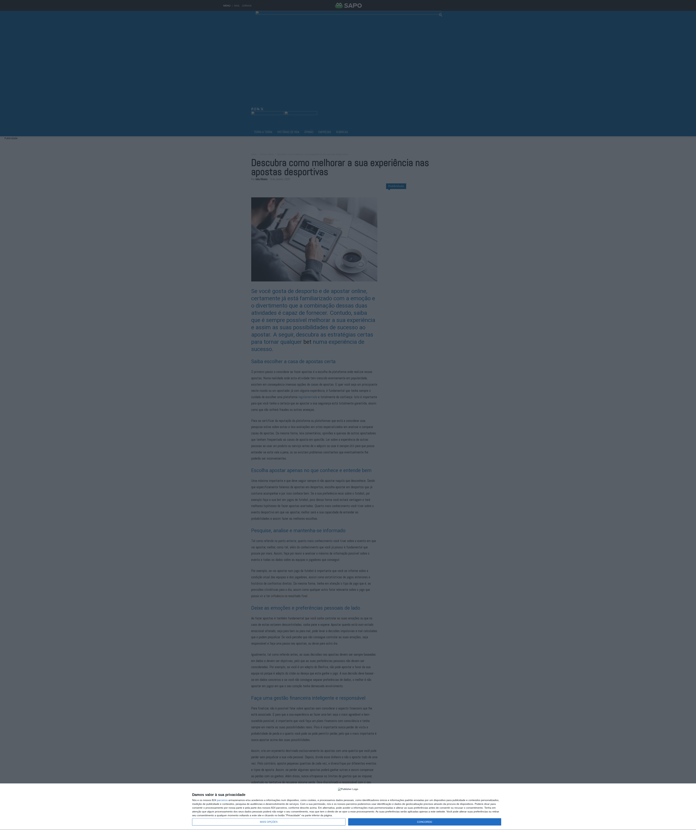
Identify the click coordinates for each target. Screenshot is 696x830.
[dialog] (348, 807)
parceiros (222, 800)
